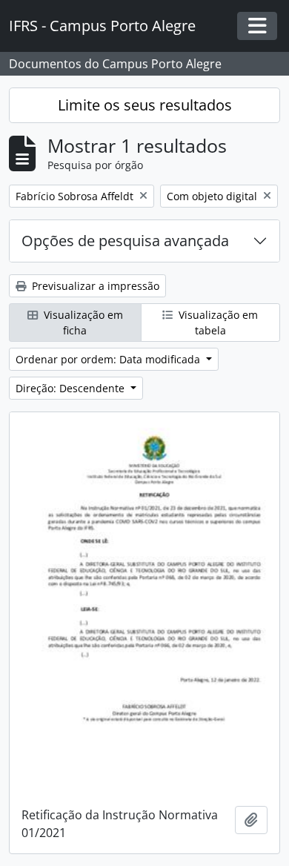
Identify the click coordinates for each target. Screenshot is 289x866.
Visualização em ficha (82, 322)
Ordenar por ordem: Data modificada (109, 359)
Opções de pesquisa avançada (125, 241)
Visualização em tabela (217, 322)
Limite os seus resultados (145, 105)
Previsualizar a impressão (94, 286)
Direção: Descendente (71, 388)
